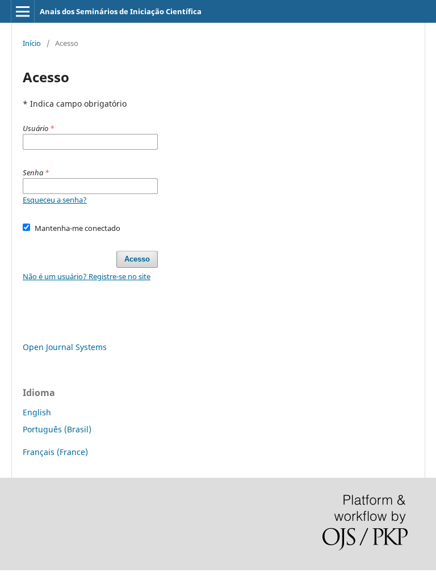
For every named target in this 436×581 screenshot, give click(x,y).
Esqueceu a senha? (55, 200)
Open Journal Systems (65, 347)
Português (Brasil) (57, 429)
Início (32, 43)
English (37, 412)
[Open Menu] (22, 11)
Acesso (137, 259)
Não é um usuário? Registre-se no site (86, 276)
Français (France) (55, 452)
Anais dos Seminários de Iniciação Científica (121, 11)
